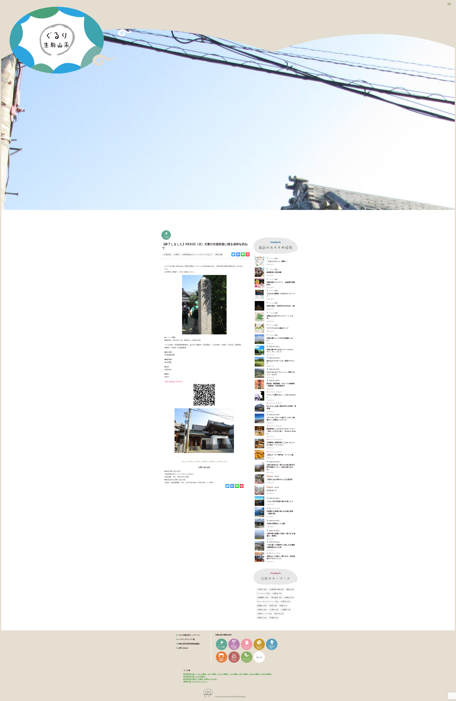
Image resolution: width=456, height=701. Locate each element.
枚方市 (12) (279, 614)
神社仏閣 (219, 254)
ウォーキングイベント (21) (268, 601)
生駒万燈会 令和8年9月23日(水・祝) (281, 306)
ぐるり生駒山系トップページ (189, 635)
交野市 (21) (286, 601)
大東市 (176, 254)
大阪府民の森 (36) (276, 589)
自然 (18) (273, 605)
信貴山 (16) (262, 610)
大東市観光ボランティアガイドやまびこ (197, 254)
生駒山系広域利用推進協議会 (189, 644)
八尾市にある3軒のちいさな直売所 (279, 479)
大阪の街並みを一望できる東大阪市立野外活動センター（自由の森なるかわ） (281, 467)
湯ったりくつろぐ (274, 508)
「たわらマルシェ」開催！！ (277, 261)
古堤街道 (167, 254)
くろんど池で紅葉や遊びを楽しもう (280, 501)
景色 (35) (290, 589)
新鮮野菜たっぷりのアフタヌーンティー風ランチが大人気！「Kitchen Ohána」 (281, 431)
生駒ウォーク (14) (265, 614)
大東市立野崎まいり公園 (276, 523)
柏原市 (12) (262, 618)
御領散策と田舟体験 (274, 272)
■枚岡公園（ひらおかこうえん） (195, 681)
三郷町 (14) (286, 610)
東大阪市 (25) (277, 597)
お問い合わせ (183, 648)
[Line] (242, 254)
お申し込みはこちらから (173, 381)
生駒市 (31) (277, 593)
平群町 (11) (274, 618)
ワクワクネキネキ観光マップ (277, 328)
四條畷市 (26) (263, 597)
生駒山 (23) (289, 597)
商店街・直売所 (274, 476)
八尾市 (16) (274, 610)
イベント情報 (273, 258)
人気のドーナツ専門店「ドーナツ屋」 (281, 455)
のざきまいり (272, 490)
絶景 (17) (283, 605)
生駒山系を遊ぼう (274, 346)
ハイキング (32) (264, 593)
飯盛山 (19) (262, 605)
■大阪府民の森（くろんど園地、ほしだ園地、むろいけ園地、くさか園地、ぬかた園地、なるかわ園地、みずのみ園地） (228, 674)
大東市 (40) (262, 589)
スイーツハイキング (275, 392)
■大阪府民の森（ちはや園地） (194, 676)
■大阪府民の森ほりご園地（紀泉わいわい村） (200, 679)
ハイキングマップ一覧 (186, 639)
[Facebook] (238, 254)
